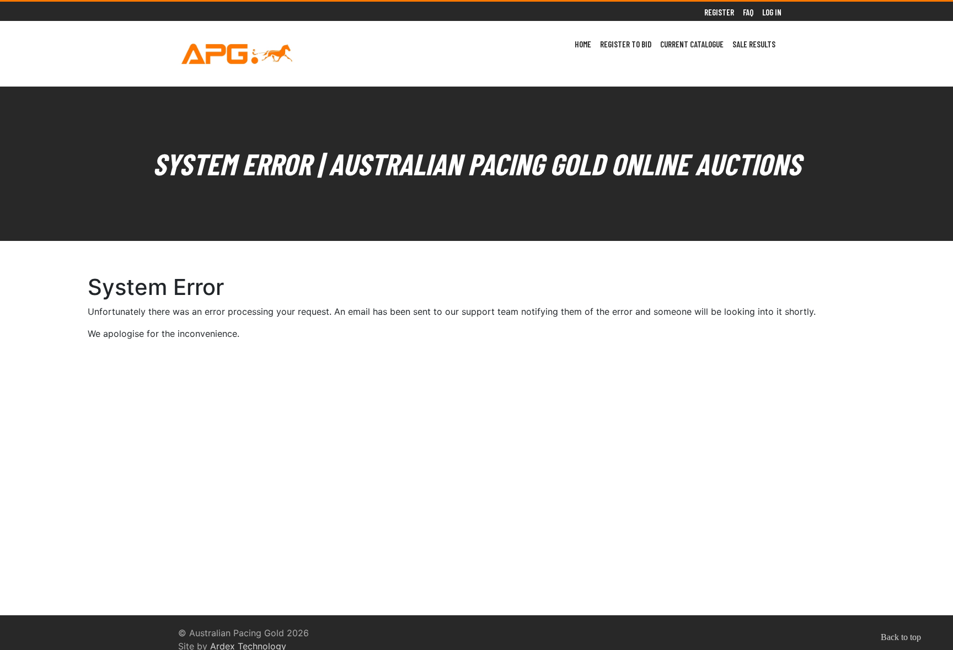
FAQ (748, 12)
